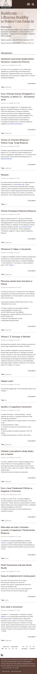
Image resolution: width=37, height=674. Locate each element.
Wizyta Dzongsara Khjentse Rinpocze (18, 211)
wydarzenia (7, 87)
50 (6, 649)
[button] (28, 4)
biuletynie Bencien (6, 159)
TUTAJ (3, 549)
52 (13, 649)
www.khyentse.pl (26, 227)
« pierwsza (6, 647)
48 (33, 647)
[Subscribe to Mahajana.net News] (2, 655)
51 (9, 649)
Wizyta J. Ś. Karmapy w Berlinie (15, 336)
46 (27, 647)
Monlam (5, 174)
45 (23, 647)
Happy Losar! (7, 381)
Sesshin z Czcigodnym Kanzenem (16, 406)
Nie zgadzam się (16, 671)
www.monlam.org (19, 184)
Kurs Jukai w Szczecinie (11, 606)
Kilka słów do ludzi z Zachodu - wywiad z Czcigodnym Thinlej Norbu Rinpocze (18, 530)
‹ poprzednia (14, 647)
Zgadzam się (6, 671)
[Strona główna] (6, 4)
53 (16, 649)
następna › (25, 649)
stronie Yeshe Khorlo (16, 124)
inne (5, 204)
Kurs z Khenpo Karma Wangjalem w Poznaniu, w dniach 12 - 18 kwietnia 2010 (18, 96)
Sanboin (3, 617)
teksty (6, 558)
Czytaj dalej (31, 83)
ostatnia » (32, 649)
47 (30, 647)
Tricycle (3, 543)
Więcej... (12, 265)
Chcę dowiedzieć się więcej (10, 668)
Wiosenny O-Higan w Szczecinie (16, 249)
